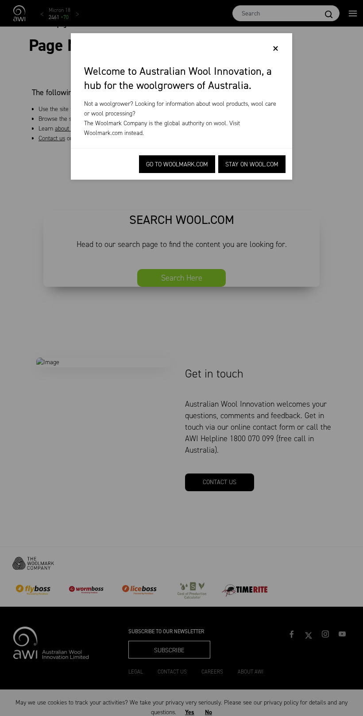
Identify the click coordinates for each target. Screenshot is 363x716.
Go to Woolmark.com (177, 164)
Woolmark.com (103, 133)
